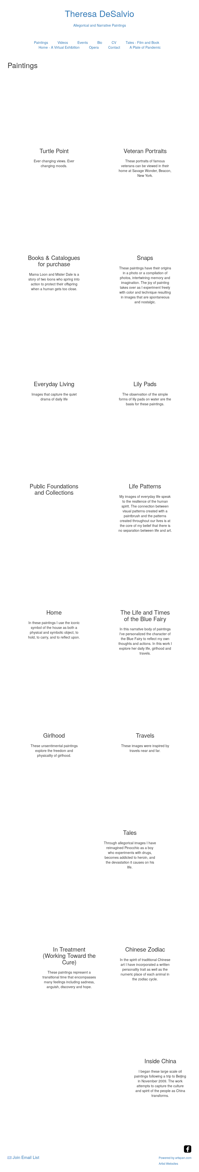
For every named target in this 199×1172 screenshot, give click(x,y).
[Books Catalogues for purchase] (54, 219)
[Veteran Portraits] (145, 112)
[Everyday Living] (54, 345)
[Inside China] (160, 1022)
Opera (94, 47)
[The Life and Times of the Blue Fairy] (145, 574)
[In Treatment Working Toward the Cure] (69, 911)
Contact (114, 47)
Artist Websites (168, 1163)
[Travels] (145, 697)
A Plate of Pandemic (145, 47)
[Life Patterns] (145, 447)
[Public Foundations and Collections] (54, 447)
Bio (99, 42)
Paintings (41, 42)
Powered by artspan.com (175, 1158)
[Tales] (130, 794)
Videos (63, 42)
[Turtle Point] (54, 112)
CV (114, 42)
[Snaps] (145, 219)
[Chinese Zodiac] (145, 911)
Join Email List (26, 1157)
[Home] (54, 574)
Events (82, 42)
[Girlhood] (54, 697)
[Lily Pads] (145, 345)
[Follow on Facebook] (187, 1151)
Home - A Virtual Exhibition (59, 47)
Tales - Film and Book (142, 42)
